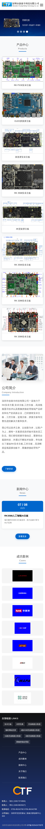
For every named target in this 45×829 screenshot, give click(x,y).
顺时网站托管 (11, 730)
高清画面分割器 (34, 724)
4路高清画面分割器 (33, 736)
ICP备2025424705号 (35, 825)
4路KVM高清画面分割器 (30, 730)
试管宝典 (19, 724)
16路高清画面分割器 (13, 736)
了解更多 (9, 469)
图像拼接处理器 (22, 742)
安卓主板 (8, 724)
